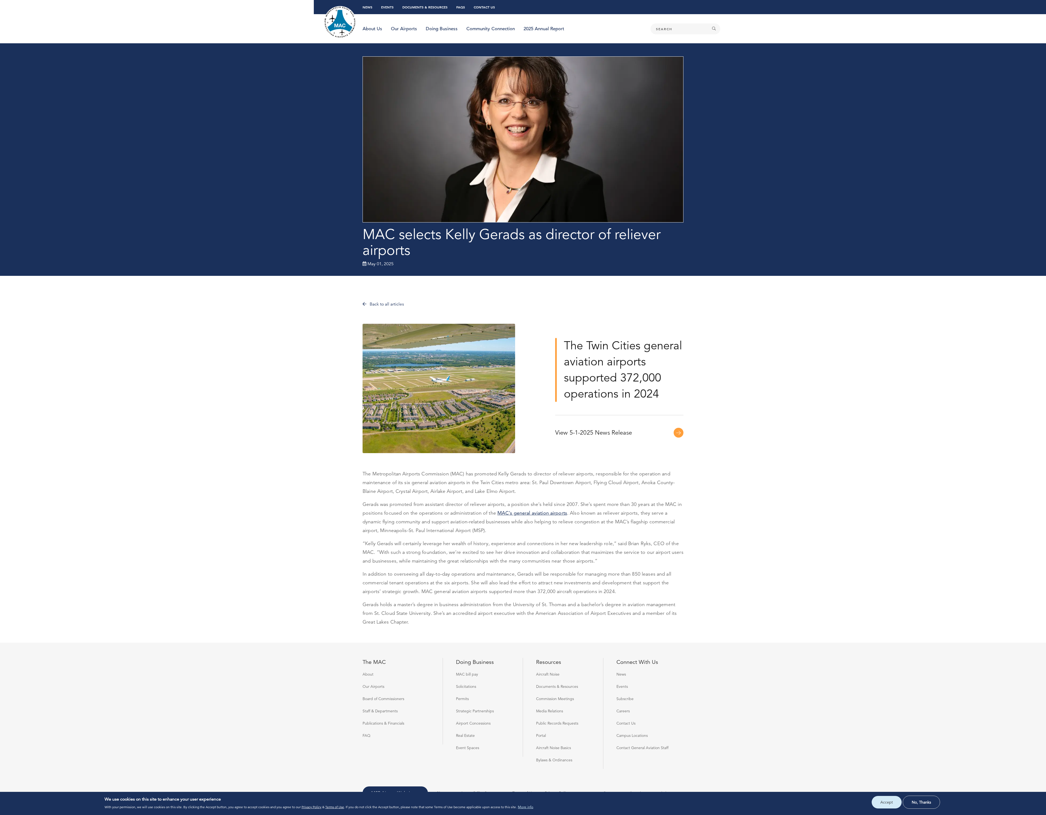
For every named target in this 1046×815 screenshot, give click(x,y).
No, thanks (921, 802)
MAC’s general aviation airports (532, 513)
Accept (886, 802)
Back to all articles (386, 304)
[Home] (340, 22)
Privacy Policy (311, 807)
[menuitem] (372, 28)
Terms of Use (334, 807)
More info (525, 807)
